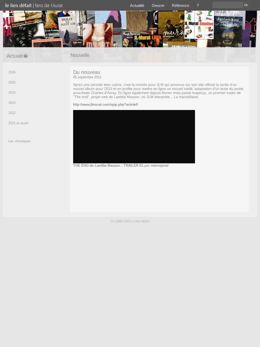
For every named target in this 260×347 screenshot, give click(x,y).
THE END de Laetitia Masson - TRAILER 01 (108, 165)
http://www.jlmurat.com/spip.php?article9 (105, 104)
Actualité (137, 5)
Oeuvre (158, 5)
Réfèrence (180, 5)
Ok (246, 5)
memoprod (159, 165)
